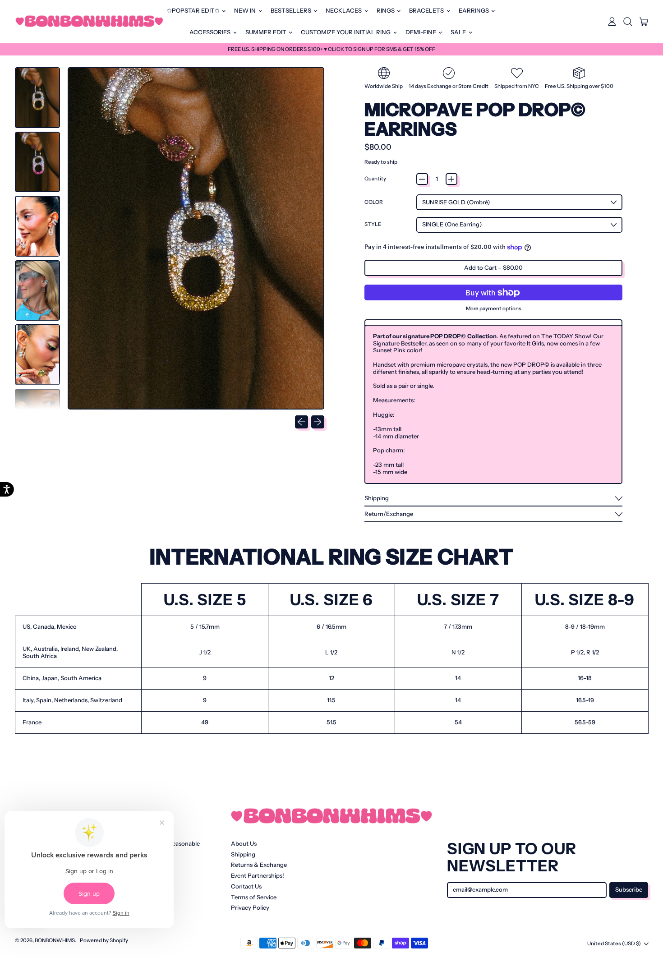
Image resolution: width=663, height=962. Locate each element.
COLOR (373, 202)
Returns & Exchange (259, 864)
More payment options (493, 309)
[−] (422, 179)
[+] (451, 179)
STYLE (372, 224)
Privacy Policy (250, 907)
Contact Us (246, 886)
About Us (244, 843)
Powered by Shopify (104, 940)
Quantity (375, 179)
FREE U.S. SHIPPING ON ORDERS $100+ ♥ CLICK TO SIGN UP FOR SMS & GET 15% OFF (331, 49)
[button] (628, 22)
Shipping (243, 854)
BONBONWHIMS (55, 940)
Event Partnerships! (257, 875)
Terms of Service (253, 897)
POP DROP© (448, 336)
